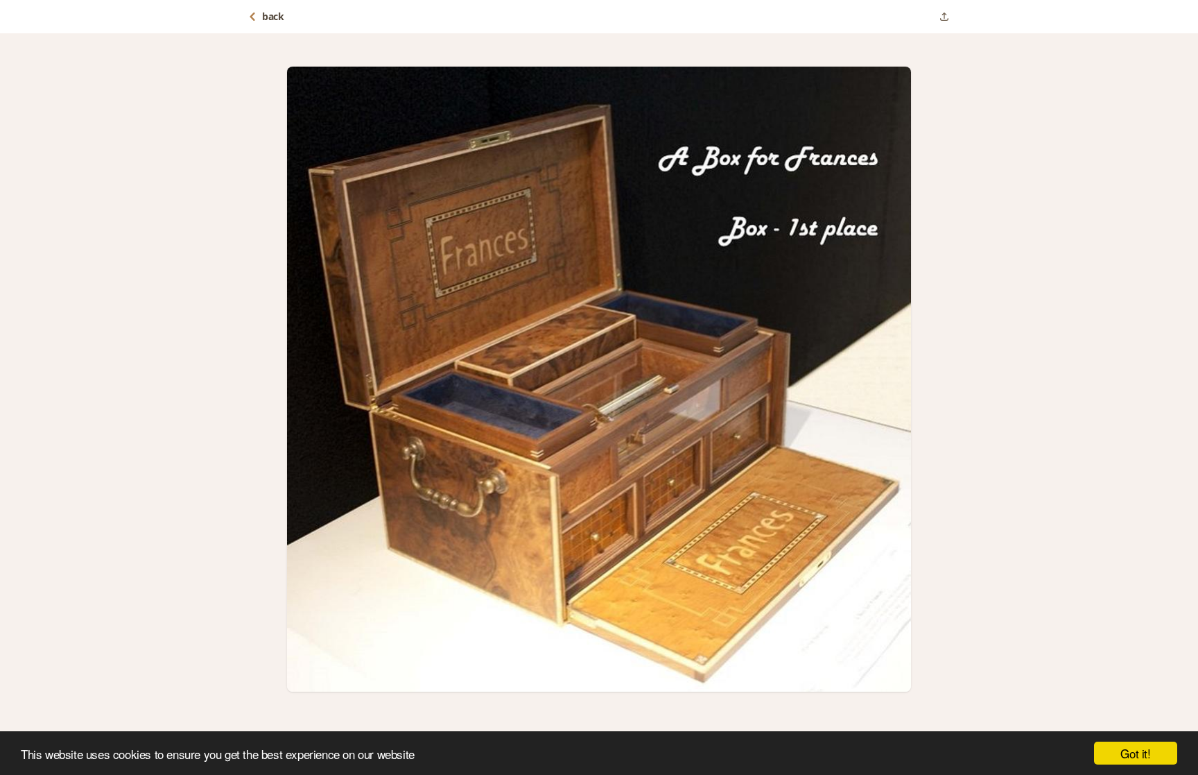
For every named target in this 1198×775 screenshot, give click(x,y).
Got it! (1135, 753)
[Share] (944, 16)
